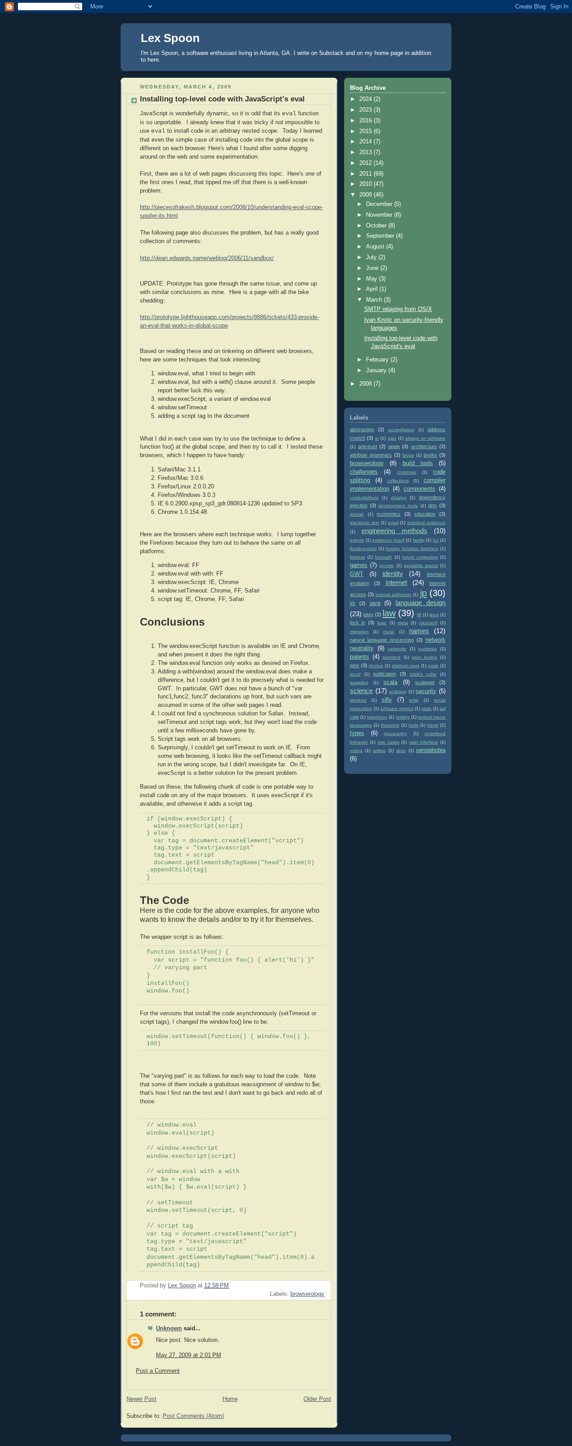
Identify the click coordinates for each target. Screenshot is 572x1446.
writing (379, 750)
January (377, 370)
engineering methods (394, 530)
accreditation (401, 429)
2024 (366, 99)
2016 (366, 121)
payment (391, 657)
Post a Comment (158, 1371)
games (358, 565)
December (380, 204)
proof (355, 674)
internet (396, 582)
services (358, 700)
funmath (383, 557)
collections (398, 480)
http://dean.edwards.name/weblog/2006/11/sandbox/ (207, 258)
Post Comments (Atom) (193, 1416)
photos (376, 665)
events (357, 540)
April (372, 289)
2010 (366, 184)
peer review (424, 657)
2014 (366, 142)
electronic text (364, 522)
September (381, 236)
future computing (420, 557)
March (375, 300)
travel (432, 725)
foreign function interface (412, 548)
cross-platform (364, 497)
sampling (359, 682)
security (426, 691)
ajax (392, 438)
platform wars (406, 665)
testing (403, 717)
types (357, 733)
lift (419, 614)
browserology (307, 1294)
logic (382, 622)
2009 (366, 195)
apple (394, 446)
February (378, 360)
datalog (399, 497)
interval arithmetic (393, 594)
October (377, 226)
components (419, 489)
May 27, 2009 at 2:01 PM (188, 1355)
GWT (356, 574)
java (375, 603)
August (376, 247)
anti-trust (367, 446)
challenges (364, 472)
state (426, 708)
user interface (423, 742)
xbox (401, 750)
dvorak (357, 514)
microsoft (428, 622)
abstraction (362, 429)
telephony (377, 717)
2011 (366, 174)
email (393, 522)
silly (387, 700)
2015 (366, 131)
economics (388, 514)
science (361, 690)
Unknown (169, 1328)
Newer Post (141, 1399)
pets (354, 665)
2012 (366, 163)
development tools (398, 505)
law (389, 613)
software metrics (396, 708)
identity (393, 573)
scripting (397, 691)
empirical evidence (426, 522)
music (389, 631)
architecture (424, 446)
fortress (357, 557)
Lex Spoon (170, 38)
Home (230, 1399)
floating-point (363, 548)
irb (352, 603)
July (372, 257)
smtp (414, 700)
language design (420, 602)
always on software (425, 438)
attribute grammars (371, 455)
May (372, 279)
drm (432, 505)
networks (397, 648)
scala (390, 682)
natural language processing (382, 640)
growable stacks (421, 565)
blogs (408, 455)
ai (377, 438)
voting (356, 750)
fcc (436, 540)
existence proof (388, 540)
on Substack (327, 53)
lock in (357, 622)
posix (433, 665)
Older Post (317, 1399)
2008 (366, 384)
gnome (386, 565)
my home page (384, 53)
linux (434, 614)
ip (423, 593)
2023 (366, 110)
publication (384, 674)
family (419, 540)
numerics (427, 648)
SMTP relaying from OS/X (398, 309)
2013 (366, 152)
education (424, 514)
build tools (418, 463)
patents (359, 657)
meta (403, 622)
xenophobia (431, 750)
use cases (389, 742)
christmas (406, 472)
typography (395, 733)
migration (359, 631)
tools (413, 725)
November (380, 215)
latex (368, 614)
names (419, 631)
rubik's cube (423, 674)
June (373, 268)
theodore (390, 725)
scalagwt (424, 682)
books (430, 455)
